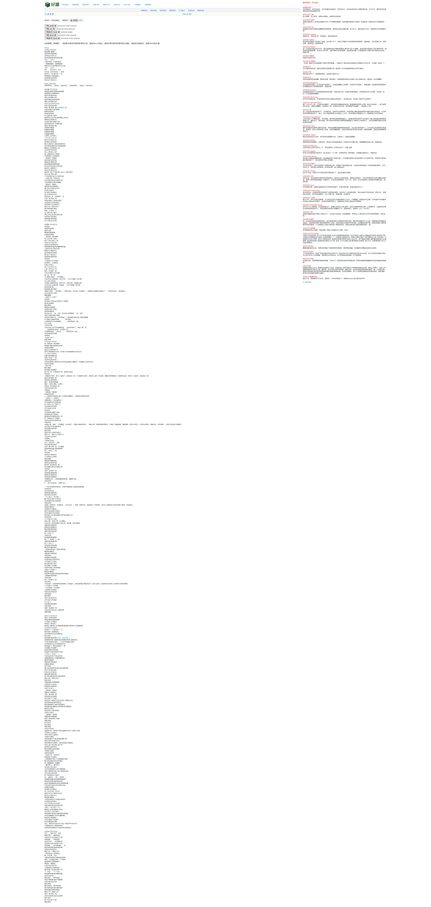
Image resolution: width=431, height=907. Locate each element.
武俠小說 (96, 4)
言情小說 (117, 4)
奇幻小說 (127, 4)
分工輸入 (182, 10)
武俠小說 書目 (187, 14)
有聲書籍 (148, 4)
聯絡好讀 (201, 10)
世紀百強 (65, 4)
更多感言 (308, 282)
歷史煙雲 (86, 4)
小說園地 (137, 4)
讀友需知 (153, 10)
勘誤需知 (163, 10)
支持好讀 (191, 10)
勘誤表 (46, 48)
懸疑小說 (106, 4)
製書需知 (172, 10)
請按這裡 (372, 9)
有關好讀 (144, 10)
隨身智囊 (75, 4)
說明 (81, 20)
